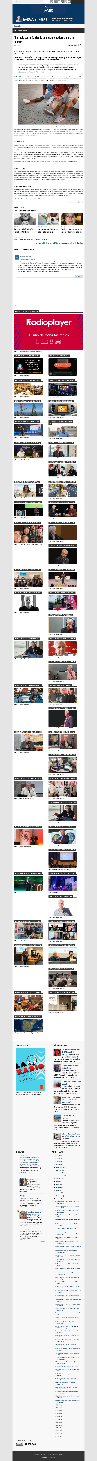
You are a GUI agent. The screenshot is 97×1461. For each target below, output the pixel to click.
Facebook (55, 1)
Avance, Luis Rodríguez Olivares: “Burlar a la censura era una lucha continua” (71, 1099)
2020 (56, 1410)
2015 (56, 1425)
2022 (56, 1405)
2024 (56, 1161)
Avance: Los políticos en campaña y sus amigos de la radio (31, 239)
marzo (58, 1193)
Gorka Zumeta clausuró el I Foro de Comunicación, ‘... (66, 1273)
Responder (78, 276)
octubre (58, 1173)
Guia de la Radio (25, 1156)
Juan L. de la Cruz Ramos (28, 1230)
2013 (56, 1430)
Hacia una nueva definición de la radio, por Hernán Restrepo (48, 230)
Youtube (58, 1)
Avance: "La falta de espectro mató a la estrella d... (67, 1318)
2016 (56, 1422)
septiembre (59, 1176)
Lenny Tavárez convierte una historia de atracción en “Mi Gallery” (31, 1197)
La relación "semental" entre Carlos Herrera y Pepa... (66, 1387)
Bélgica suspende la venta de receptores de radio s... (67, 1401)
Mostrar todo (42, 1241)
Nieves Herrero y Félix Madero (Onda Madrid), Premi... (66, 1362)
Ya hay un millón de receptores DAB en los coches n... (67, 1224)
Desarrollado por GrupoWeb (48, 1457)
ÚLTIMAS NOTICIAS (23, 31)
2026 (56, 1155)
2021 (56, 1408)
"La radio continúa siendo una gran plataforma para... (65, 1229)
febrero (58, 1196)
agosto (58, 1178)
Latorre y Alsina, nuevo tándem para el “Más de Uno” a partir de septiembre (71, 1136)
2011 (56, 1436)
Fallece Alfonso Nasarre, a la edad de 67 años (70, 1066)
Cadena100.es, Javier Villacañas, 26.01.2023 (26, 76)
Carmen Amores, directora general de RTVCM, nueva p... (66, 1327)
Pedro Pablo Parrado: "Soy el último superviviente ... (66, 1251)
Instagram (69, 1)
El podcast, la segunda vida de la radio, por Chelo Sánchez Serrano (71, 230)
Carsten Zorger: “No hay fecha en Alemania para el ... (65, 1345)
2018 (56, 1416)
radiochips (23, 1178)
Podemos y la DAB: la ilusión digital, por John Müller (23, 230)
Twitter (51, 1)
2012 (56, 1433)
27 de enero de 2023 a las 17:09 (27, 259)
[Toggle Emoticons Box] (15, 305)
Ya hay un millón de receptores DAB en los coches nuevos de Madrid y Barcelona (59, 243)
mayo (58, 1187)
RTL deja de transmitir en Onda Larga (66, 1366)
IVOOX (65, 1)
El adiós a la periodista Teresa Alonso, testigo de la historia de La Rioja (40, 30)
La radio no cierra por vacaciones (68, 1117)
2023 (56, 1164)
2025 (56, 1158)
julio (57, 1181)
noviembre (59, 1170)
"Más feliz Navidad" (25, 1231)
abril (57, 1190)
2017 (56, 1419)
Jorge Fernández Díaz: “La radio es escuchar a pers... (66, 1379)
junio (58, 1184)
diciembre (59, 1167)
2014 (56, 1428)
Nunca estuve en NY (26, 1211)
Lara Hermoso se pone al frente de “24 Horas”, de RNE (75, 30)
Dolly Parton (30, 1179)
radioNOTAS (23, 1195)
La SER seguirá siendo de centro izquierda (71, 1082)
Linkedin (62, 1)
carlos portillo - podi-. (26, 256)
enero (58, 1198)
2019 (56, 1413)
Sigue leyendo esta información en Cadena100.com (28, 199)
